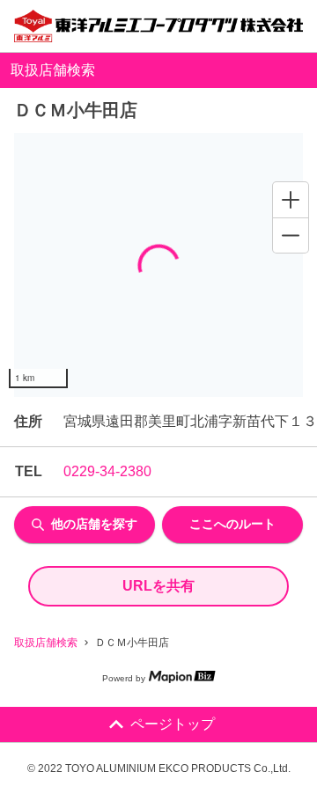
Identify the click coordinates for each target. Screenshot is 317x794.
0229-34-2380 (107, 471)
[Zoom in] (290, 199)
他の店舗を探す (94, 524)
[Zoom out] (290, 235)
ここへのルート (232, 524)
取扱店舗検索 (45, 642)
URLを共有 (158, 585)
